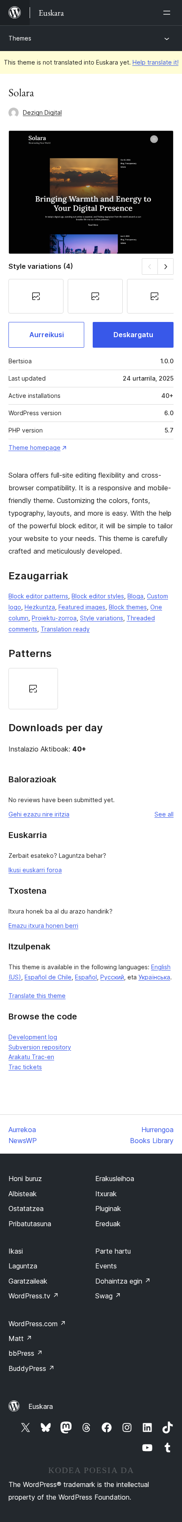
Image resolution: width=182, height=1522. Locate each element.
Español (86, 977)
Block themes (128, 607)
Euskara (40, 1406)
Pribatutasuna (29, 1223)
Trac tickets (25, 1067)
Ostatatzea (26, 1208)
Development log (32, 1037)
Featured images (81, 607)
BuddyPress (31, 1368)
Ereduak (108, 1223)
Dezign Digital (42, 112)
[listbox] (91, 688)
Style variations (101, 618)
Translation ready (65, 629)
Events (106, 1266)
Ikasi (15, 1251)
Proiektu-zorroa (54, 618)
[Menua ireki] (168, 12)
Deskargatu (133, 334)
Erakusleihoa (114, 1178)
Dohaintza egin (123, 1281)
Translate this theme (37, 995)
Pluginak (108, 1208)
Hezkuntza (40, 607)
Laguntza (22, 1266)
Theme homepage (34, 447)
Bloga (135, 596)
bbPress (25, 1353)
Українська (154, 977)
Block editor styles (98, 596)
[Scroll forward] (166, 266)
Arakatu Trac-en (31, 1056)
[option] (33, 688)
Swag (108, 1296)
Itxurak (106, 1193)
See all (164, 814)
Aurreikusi (46, 334)
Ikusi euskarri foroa (35, 869)
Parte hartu (113, 1251)
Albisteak (22, 1193)
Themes (19, 38)
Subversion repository (39, 1047)
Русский (112, 977)
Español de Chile (48, 977)
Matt (20, 1338)
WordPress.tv (33, 1296)
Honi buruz (25, 1178)
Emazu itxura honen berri (43, 925)
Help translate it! (155, 62)
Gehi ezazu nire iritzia (38, 814)
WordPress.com (37, 1323)
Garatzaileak (27, 1281)
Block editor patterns (38, 596)
